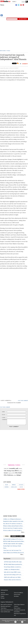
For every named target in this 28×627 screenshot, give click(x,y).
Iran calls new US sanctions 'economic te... (13, 523)
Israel (5, 473)
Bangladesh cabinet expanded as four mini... (13, 521)
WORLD (8, 50)
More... (23, 532)
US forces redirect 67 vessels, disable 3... (12, 530)
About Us (3, 592)
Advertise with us (4, 594)
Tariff (5, 468)
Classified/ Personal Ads (19, 610)
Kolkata (21, 484)
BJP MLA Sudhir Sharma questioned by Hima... (14, 541)
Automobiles (17, 611)
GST (8, 468)
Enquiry (2, 596)
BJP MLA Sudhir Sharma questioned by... (13, 564)
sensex (20, 470)
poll (17, 468)
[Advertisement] (14, 10)
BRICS (17, 470)
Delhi (6, 484)
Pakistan (10, 475)
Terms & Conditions (18, 592)
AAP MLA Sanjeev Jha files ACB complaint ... (13, 543)
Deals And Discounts (5, 611)
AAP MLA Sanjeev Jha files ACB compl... (13, 561)
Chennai (6, 487)
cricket (14, 475)
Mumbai (14, 484)
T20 (5, 470)
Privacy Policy (17, 594)
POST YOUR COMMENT (23, 400)
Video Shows (3, 608)
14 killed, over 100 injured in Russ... (12, 569)
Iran (12, 470)
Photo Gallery (17, 608)
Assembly (12, 468)
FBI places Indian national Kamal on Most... (13, 526)
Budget (19, 475)
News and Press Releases (6, 604)
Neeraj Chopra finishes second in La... (13, 567)
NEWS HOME (3, 50)
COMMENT (25, 63)
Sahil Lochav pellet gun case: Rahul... (12, 577)
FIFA (5, 475)
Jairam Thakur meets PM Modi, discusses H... (13, 552)
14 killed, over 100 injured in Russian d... (12, 519)
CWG (16, 473)
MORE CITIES (21, 489)
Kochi (21, 487)
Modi (19, 473)
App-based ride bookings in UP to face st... (13, 539)
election (20, 468)
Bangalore (14, 487)
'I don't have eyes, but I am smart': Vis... (12, 550)
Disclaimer (16, 596)
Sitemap (2, 598)
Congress (10, 473)
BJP (13, 473)
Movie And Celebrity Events (7, 610)
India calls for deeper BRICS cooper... (12, 572)
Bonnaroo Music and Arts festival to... (13, 579)
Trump (9, 470)
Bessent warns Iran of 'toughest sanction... (13, 528)
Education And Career (6, 606)
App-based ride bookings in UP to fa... (13, 574)
